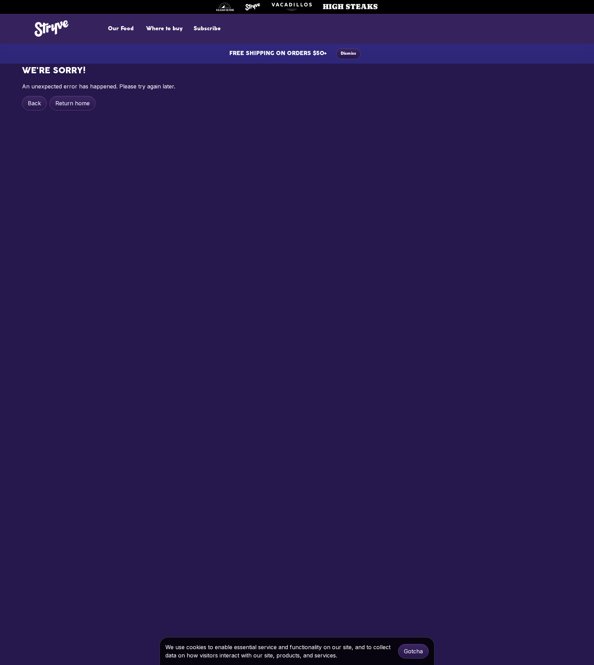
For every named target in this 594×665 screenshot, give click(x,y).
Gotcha (413, 651)
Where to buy (164, 29)
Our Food (121, 29)
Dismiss (348, 54)
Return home (72, 103)
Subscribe (207, 29)
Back (34, 103)
